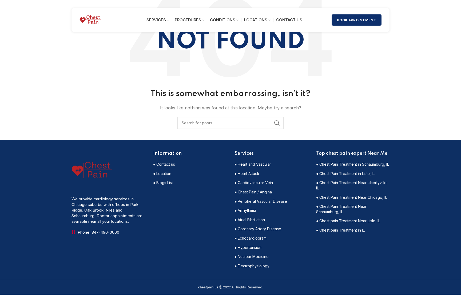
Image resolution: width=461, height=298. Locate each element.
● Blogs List (163, 182)
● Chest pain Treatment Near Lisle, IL (348, 220)
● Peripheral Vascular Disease (261, 201)
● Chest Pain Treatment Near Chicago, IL (351, 197)
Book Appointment (356, 20)
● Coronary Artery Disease (258, 229)
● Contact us (164, 164)
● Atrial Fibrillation (250, 219)
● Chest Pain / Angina (253, 192)
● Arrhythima (245, 210)
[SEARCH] (276, 123)
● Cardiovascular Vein (254, 182)
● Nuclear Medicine (252, 256)
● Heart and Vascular (253, 164)
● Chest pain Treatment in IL (340, 230)
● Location (162, 173)
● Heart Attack (247, 173)
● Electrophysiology (252, 266)
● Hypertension (248, 247)
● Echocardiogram (251, 238)
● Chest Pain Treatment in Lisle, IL (345, 173)
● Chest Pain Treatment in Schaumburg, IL (352, 164)
